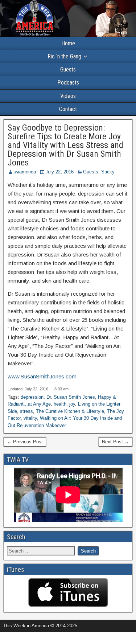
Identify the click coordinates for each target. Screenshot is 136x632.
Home (68, 43)
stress (26, 411)
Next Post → (115, 441)
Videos (68, 96)
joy (72, 404)
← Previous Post (25, 441)
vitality (30, 418)
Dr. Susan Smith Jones (70, 397)
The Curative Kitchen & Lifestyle (70, 411)
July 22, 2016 (59, 172)
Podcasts (68, 82)
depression (32, 397)
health (60, 404)
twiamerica (24, 172)
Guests (68, 69)
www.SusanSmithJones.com (42, 376)
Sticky (108, 172)
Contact (68, 109)
